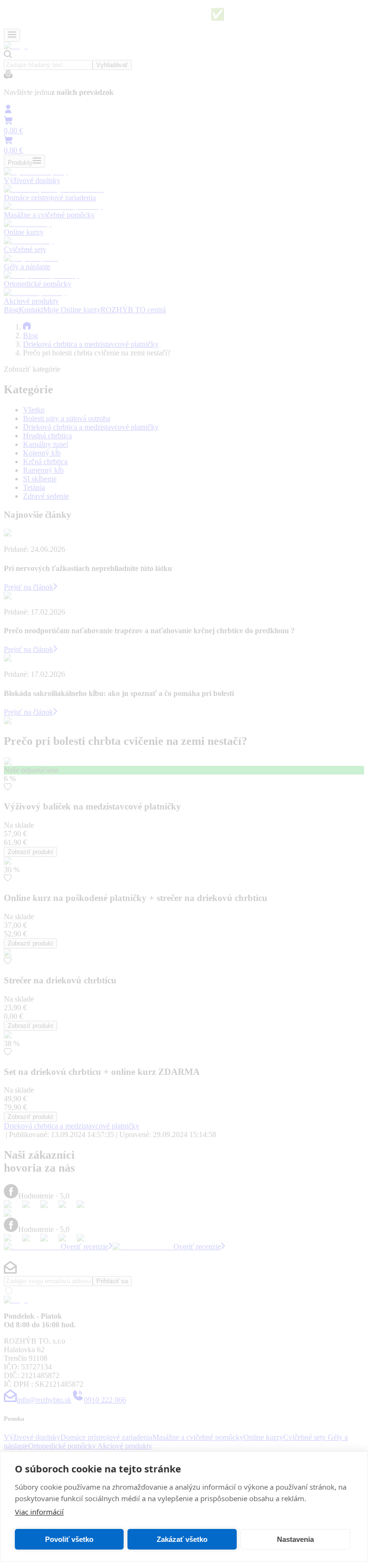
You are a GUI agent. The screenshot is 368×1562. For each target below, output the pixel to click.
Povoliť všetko (69, 1539)
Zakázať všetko (182, 1539)
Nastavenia (295, 1539)
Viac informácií (39, 1511)
